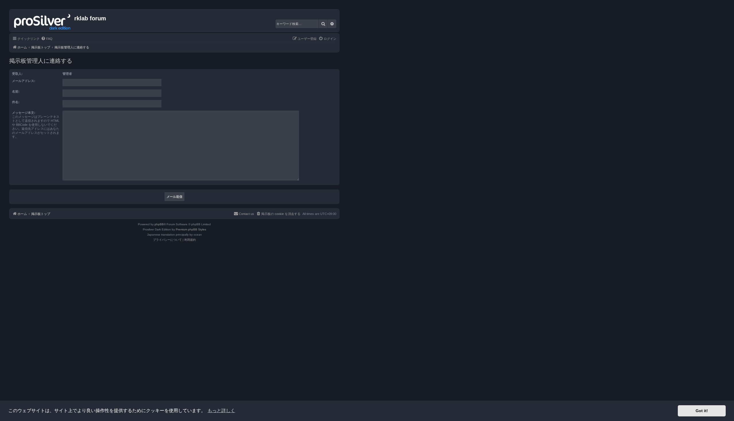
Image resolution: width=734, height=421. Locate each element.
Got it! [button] (702, 410)
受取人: (17, 73)
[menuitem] (46, 38)
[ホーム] (42, 20)
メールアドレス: (23, 81)
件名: (15, 102)
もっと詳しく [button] (221, 410)
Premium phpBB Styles (191, 229)
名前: (15, 91)
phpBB (159, 224)
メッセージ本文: (23, 112)
